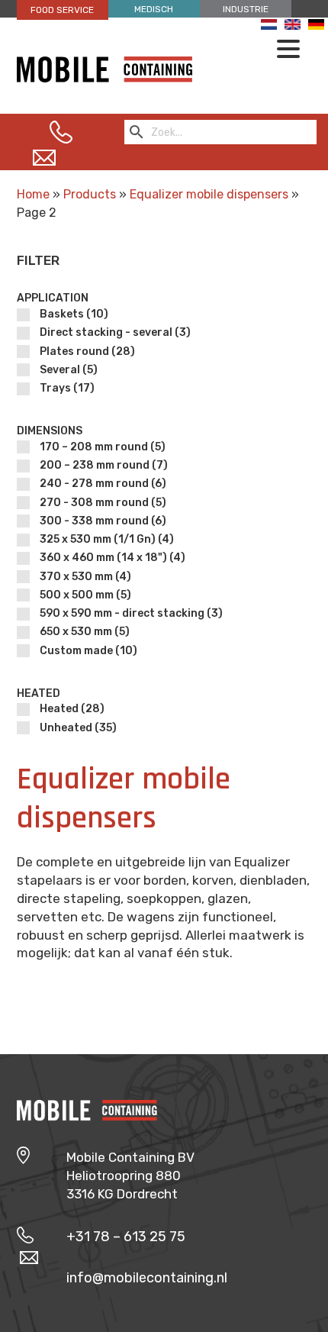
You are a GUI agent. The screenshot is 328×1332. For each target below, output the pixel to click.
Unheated (78, 727)
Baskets (74, 314)
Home (33, 194)
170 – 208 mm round (103, 446)
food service (62, 10)
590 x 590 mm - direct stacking (131, 613)
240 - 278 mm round (103, 483)
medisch (153, 9)
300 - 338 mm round (103, 520)
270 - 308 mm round (103, 502)
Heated (72, 708)
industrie (246, 9)
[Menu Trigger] (288, 48)
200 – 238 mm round (104, 465)
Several (69, 369)
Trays (67, 388)
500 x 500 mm (85, 595)
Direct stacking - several (115, 332)
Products (89, 194)
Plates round (87, 351)
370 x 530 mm (85, 576)
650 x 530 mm (85, 631)
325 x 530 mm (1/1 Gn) (107, 539)
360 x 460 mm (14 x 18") (112, 557)
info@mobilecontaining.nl (146, 1277)
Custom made (88, 650)
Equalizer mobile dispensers (209, 194)
